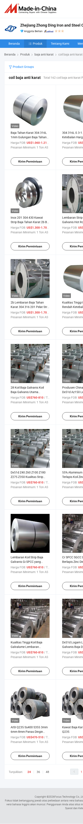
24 (29, 772)
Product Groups (23, 67)
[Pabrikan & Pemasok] (31, 8)
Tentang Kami (60, 43)
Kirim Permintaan (30, 161)
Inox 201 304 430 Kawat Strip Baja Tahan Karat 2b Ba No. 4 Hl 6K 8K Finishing (30, 221)
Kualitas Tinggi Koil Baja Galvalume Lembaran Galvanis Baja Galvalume (27, 646)
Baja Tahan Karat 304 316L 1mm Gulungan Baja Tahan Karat (29, 137)
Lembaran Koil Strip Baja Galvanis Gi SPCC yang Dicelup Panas (27, 561)
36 (38, 772)
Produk (37, 43)
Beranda (14, 43)
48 (47, 772)
